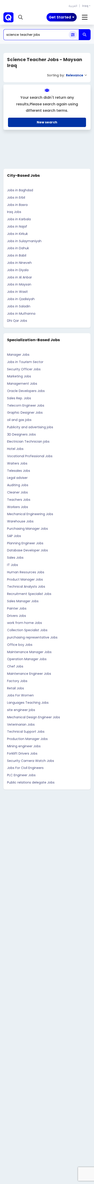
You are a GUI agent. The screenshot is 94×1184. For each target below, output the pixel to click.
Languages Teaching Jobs (28, 702)
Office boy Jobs (19, 644)
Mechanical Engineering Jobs (30, 514)
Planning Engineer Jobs (25, 543)
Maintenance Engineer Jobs (29, 673)
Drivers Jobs (16, 615)
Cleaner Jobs (17, 492)
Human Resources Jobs (25, 572)
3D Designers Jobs (21, 434)
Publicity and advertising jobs (30, 427)
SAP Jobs (14, 536)
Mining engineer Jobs (24, 746)
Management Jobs (22, 383)
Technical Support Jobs (25, 731)
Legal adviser (17, 477)
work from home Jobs (24, 623)
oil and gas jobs (19, 420)
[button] (20, 17)
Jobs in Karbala (19, 219)
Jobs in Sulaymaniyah (24, 241)
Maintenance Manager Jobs (29, 652)
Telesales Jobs (18, 470)
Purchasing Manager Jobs (27, 528)
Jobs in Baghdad (20, 190)
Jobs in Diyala (18, 270)
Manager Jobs (18, 354)
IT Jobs (12, 565)
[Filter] (73, 35)
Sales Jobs (15, 557)
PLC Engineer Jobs (21, 775)
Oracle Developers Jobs (26, 391)
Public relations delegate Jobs (31, 782)
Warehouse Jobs (20, 521)
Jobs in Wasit (17, 291)
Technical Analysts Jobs (26, 586)
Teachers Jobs (18, 499)
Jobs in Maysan (19, 284)
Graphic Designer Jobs (25, 412)
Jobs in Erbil (16, 197)
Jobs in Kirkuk (17, 233)
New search (47, 122)
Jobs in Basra (17, 205)
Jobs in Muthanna (21, 313)
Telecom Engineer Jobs (25, 405)
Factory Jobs (17, 681)
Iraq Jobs (14, 212)
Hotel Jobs (15, 449)
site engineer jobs (21, 710)
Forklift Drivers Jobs (22, 753)
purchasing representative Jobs (32, 637)
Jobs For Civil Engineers (25, 768)
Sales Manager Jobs (23, 601)
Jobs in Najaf (17, 226)
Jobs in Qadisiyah (21, 299)
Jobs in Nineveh (19, 262)
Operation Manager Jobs (27, 659)
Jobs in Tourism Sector (25, 362)
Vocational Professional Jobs (29, 456)
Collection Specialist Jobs (27, 630)
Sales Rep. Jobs (19, 398)
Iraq (85, 6)
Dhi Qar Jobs (17, 320)
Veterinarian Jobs (21, 724)
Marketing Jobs (19, 376)
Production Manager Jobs (27, 739)
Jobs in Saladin (18, 306)
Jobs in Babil (16, 255)
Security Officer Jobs (24, 369)
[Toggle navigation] (85, 17)
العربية (73, 6)
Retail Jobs (15, 688)
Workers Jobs (17, 507)
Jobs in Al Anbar (19, 277)
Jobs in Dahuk (18, 248)
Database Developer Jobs (27, 550)
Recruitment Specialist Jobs (29, 594)
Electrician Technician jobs (28, 441)
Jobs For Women (20, 695)
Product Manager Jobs (25, 579)
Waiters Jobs (17, 463)
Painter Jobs (16, 608)
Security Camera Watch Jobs (30, 760)
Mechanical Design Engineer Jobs (33, 717)
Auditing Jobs (17, 485)
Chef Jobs (15, 666)
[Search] (85, 34)
